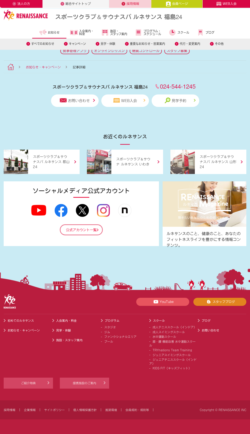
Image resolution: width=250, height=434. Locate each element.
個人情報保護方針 (85, 409)
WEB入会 (230, 3)
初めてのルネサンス (21, 320)
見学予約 (179, 101)
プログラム (112, 320)
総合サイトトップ (78, 3)
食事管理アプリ (75, 50)
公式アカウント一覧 (81, 230)
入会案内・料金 (86, 32)
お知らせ (54, 32)
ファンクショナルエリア (120, 336)
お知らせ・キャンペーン (43, 67)
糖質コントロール (145, 50)
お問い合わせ (79, 101)
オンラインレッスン (109, 50)
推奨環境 (111, 409)
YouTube (167, 301)
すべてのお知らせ (42, 43)
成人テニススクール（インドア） (175, 327)
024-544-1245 (178, 86)
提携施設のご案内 (84, 383)
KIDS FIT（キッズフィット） (172, 368)
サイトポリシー (54, 409)
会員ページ (180, 3)
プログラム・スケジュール (152, 32)
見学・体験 (108, 43)
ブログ (210, 32)
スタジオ (110, 327)
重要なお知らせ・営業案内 (147, 43)
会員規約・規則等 (137, 409)
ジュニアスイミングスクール (172, 354)
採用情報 (132, 3)
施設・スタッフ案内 (118, 32)
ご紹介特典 (28, 383)
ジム (107, 332)
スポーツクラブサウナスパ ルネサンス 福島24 (118, 16)
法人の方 (23, 3)
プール (108, 341)
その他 (219, 43)
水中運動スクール (164, 336)
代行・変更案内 (190, 43)
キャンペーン (77, 43)
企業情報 (30, 409)
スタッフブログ (224, 301)
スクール (183, 32)
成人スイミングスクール (169, 332)
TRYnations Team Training (172, 350)
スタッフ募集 (177, 50)
